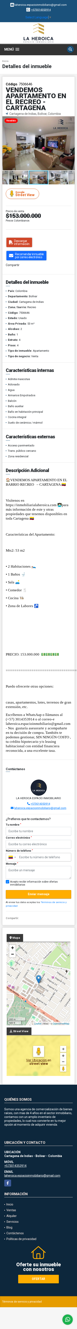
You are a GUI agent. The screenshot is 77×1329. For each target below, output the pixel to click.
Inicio (5, 61)
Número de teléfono (19, 850)
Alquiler (11, 1216)
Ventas (11, 1210)
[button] (70, 120)
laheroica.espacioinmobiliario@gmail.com (40, 808)
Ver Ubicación (36, 1060)
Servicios (12, 1221)
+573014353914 (41, 9)
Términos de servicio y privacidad (22, 1301)
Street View (24, 194)
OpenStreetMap (61, 1023)
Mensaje (12, 864)
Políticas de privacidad (21, 1239)
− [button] (12, 954)
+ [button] (12, 947)
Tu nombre (13, 824)
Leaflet (37, 1023)
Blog (9, 1227)
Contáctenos (15, 1233)
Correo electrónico (19, 837)
